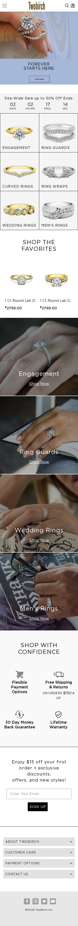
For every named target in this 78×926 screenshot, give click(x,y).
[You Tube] (53, 901)
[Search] (66, 5)
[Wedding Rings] (19, 210)
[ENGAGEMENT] (19, 132)
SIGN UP (37, 807)
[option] (21, 288)
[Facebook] (27, 901)
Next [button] (71, 288)
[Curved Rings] (19, 171)
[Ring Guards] (58, 132)
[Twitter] (44, 901)
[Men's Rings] (58, 210)
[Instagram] (35, 901)
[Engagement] (39, 356)
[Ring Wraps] (58, 171)
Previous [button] (7, 288)
